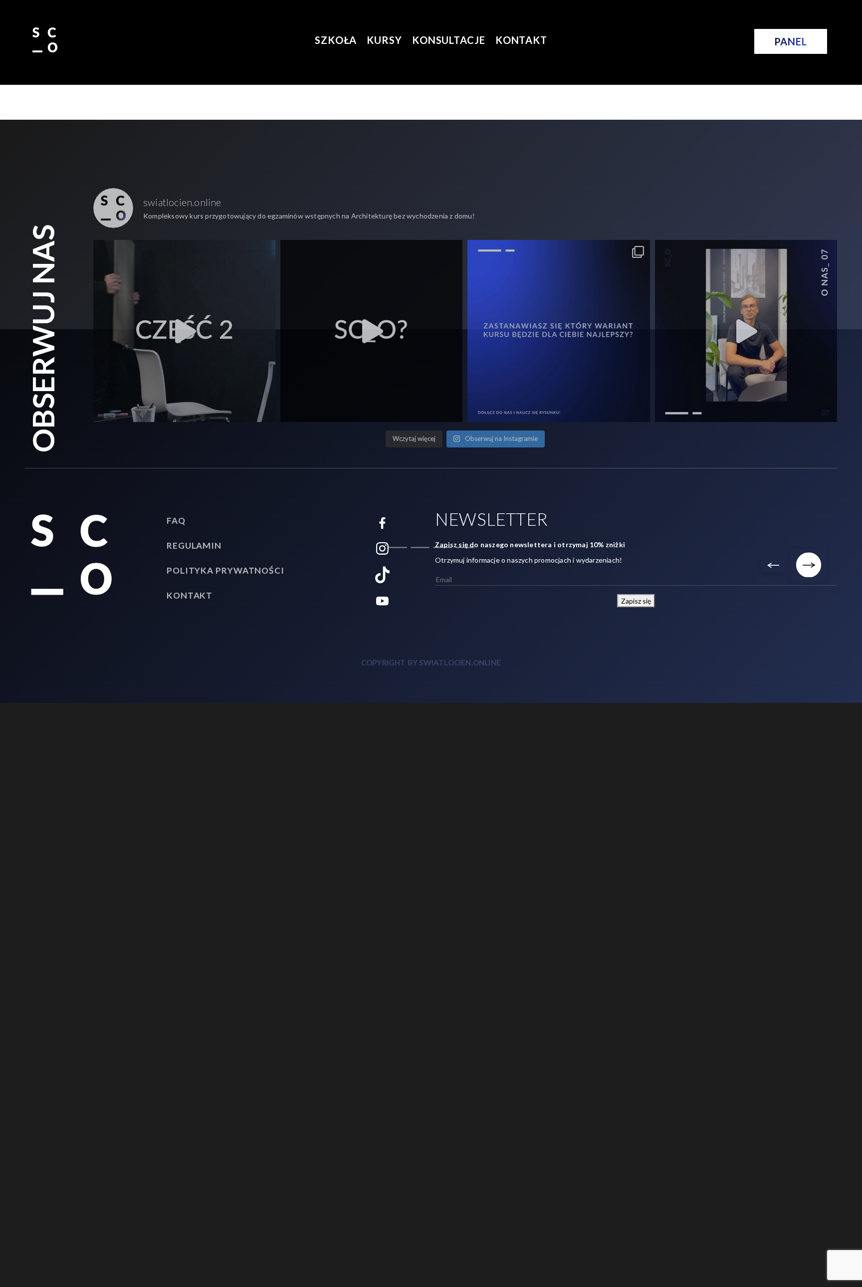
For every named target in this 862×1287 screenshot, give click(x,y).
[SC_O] (45, 39)
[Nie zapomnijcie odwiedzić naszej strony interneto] (746, 331)
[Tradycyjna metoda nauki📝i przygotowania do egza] (371, 331)
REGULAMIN (194, 545)
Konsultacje (448, 40)
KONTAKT (190, 595)
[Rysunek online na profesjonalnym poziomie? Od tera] (184, 331)
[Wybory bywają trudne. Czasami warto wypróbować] (558, 331)
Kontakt (521, 40)
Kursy (384, 40)
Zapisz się (636, 601)
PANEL (790, 41)
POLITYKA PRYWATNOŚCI (225, 570)
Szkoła (336, 40)
